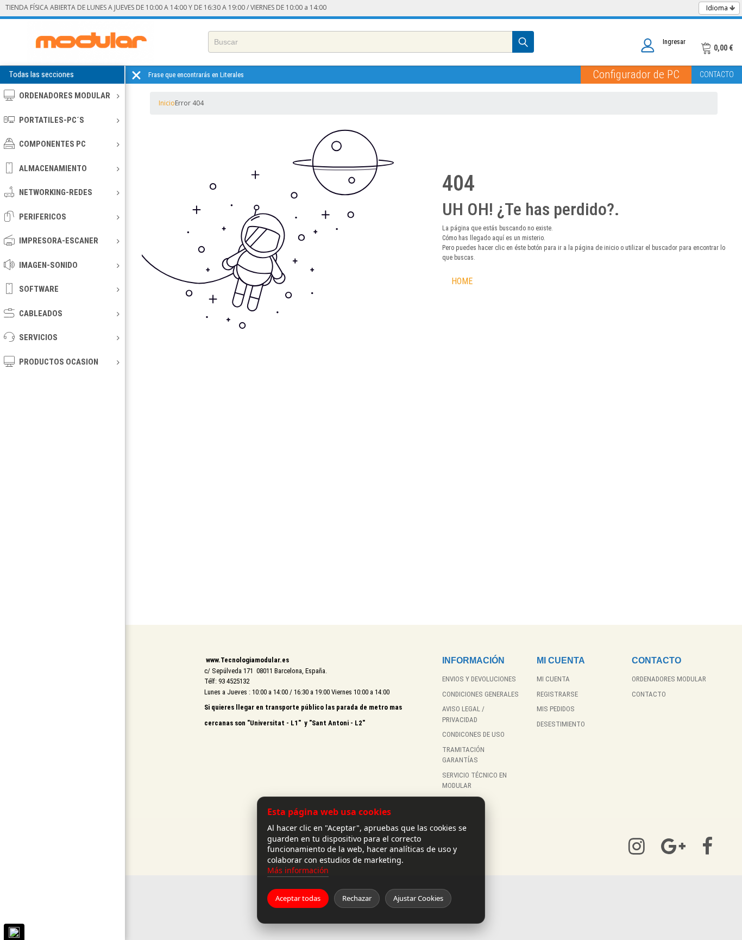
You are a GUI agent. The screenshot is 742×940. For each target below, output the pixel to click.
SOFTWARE (39, 289)
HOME (462, 281)
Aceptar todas (297, 898)
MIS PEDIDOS (556, 709)
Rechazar (357, 898)
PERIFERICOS (42, 217)
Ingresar (674, 41)
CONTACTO (717, 74)
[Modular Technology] (90, 42)
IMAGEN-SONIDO (48, 265)
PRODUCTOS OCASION (58, 362)
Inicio (167, 103)
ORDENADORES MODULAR (64, 96)
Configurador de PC (636, 74)
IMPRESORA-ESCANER (58, 241)
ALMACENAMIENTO (53, 168)
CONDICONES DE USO (473, 734)
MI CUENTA (553, 679)
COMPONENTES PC (52, 144)
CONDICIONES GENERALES (480, 694)
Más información (298, 870)
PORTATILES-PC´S (51, 120)
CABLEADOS (40, 313)
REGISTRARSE (557, 694)
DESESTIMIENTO (561, 724)
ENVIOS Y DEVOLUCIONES (479, 679)
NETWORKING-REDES (55, 192)
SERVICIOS (38, 337)
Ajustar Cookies (418, 898)
